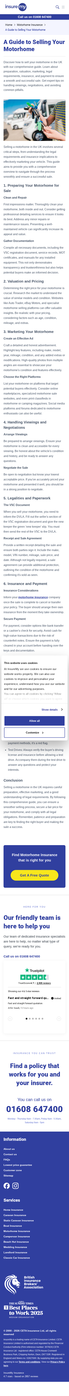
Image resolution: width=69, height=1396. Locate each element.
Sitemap (8, 1175)
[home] (15, 7)
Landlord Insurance (15, 1252)
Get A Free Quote (34, 875)
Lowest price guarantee (18, 1165)
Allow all (34, 720)
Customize (32, 732)
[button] (63, 7)
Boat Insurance (13, 1225)
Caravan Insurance (15, 1215)
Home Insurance (13, 1209)
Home (8, 24)
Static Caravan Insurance (19, 1220)
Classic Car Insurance (17, 1257)
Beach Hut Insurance (16, 1241)
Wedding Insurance (15, 1247)
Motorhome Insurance (30, 24)
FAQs (7, 1159)
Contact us (10, 1154)
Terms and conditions (29, 1362)
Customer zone (13, 1170)
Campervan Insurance (17, 1236)
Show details (50, 709)
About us (9, 1149)
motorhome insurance (33, 597)
